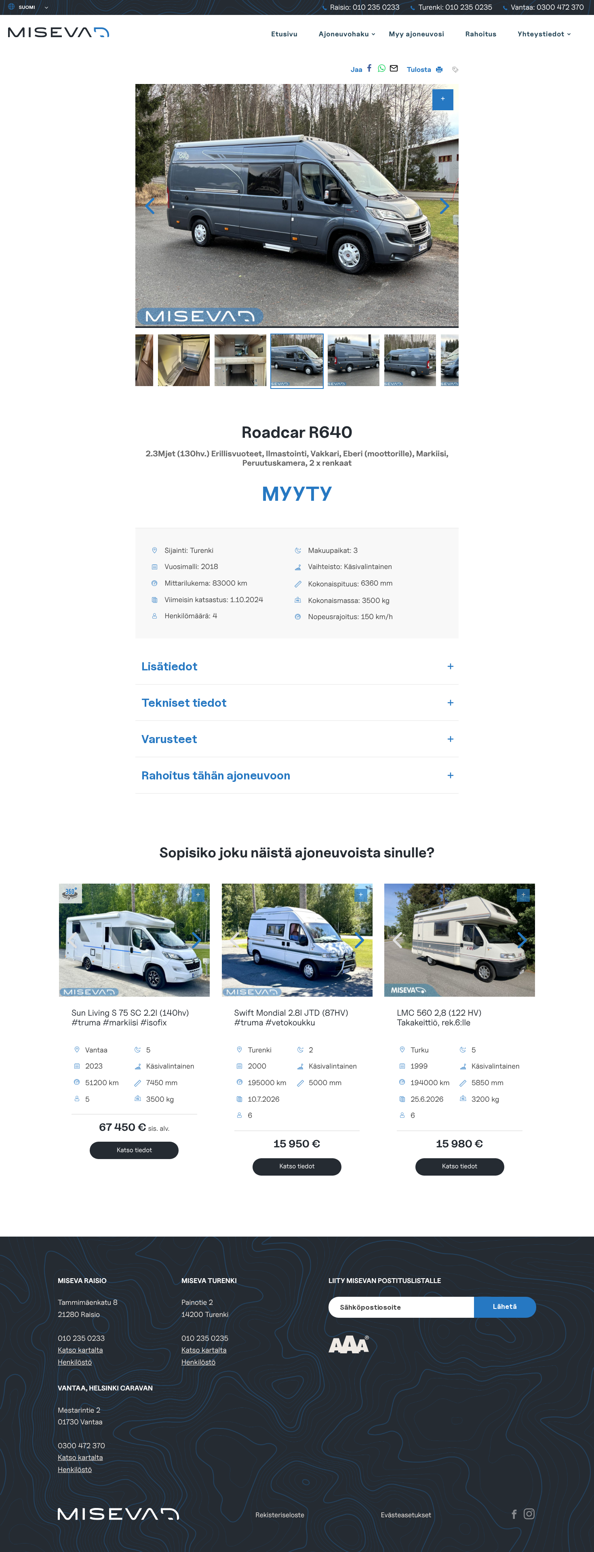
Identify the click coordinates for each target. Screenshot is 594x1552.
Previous (149, 206)
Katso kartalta (80, 1350)
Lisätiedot (169, 666)
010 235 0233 (81, 1338)
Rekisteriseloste (279, 1515)
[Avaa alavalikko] (373, 34)
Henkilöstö (75, 1362)
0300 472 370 (81, 1446)
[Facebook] (369, 68)
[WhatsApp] (381, 68)
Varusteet (169, 739)
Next (444, 206)
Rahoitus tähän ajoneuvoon (216, 775)
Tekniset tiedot (184, 702)
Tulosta (420, 69)
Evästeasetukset (406, 1515)
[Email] (393, 68)
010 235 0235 (204, 1338)
